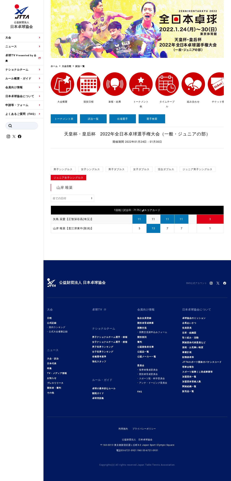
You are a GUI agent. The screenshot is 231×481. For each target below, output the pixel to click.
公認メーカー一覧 (146, 356)
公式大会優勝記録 (58, 331)
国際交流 (142, 328)
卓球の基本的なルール (104, 388)
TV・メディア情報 (57, 373)
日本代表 (51, 363)
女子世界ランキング (102, 351)
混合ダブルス (166, 169)
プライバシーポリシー (144, 428)
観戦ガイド (98, 393)
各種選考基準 (99, 356)
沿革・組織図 (189, 332)
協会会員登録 (144, 318)
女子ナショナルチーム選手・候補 (109, 342)
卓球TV (20, 58)
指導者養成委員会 (148, 370)
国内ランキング (57, 327)
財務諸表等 (188, 357)
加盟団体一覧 (189, 376)
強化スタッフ (99, 361)
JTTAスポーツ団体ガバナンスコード (202, 362)
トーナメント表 (64, 118)
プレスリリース (55, 383)
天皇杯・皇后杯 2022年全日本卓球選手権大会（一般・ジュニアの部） (137, 134)
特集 (49, 368)
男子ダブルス (116, 169)
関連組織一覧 (189, 386)
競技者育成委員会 (148, 374)
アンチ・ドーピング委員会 (153, 383)
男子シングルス (63, 169)
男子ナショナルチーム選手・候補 (109, 337)
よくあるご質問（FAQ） (21, 114)
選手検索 (152, 118)
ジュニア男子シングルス (197, 169)
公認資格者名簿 (145, 347)
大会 (8, 37)
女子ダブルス (141, 169)
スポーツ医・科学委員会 (152, 378)
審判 (139, 342)
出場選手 (122, 118)
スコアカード (152, 210)
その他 (50, 392)
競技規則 (142, 337)
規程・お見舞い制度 (192, 347)
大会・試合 (53, 358)
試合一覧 (93, 118)
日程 (49, 318)
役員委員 (187, 328)
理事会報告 (188, 367)
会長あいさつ (189, 323)
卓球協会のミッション (194, 318)
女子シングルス (90, 169)
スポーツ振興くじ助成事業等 (197, 372)
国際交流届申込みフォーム (153, 332)
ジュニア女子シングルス (68, 177)
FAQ (139, 391)
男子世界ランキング (102, 347)
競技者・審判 (54, 388)
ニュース (11, 46)
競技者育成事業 (145, 323)
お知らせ (51, 378)
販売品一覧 (188, 391)
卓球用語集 (98, 398)
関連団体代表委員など (194, 342)
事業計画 (187, 352)
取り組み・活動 (190, 337)
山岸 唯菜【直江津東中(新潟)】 (73, 228)
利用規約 (123, 428)
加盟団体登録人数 (191, 381)
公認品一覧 (143, 351)
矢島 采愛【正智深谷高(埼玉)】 (73, 219)
